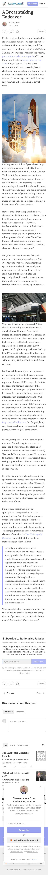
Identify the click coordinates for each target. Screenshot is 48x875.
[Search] (43, 745)
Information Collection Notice (29, 670)
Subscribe (32, 4)
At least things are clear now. (15, 759)
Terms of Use (37, 668)
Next (39, 693)
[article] (24, 759)
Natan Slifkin (14, 23)
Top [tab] (5, 745)
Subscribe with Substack (26, 840)
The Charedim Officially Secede (15, 754)
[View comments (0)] (11, 31)
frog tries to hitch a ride (14, 422)
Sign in (42, 4)
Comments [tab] (8, 712)
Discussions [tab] (23, 745)
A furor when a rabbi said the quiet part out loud (15, 781)
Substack (11, 869)
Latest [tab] (12, 745)
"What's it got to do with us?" (15, 775)
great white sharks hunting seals (18, 56)
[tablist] (13, 711)
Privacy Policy (32, 851)
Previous (10, 693)
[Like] (4, 31)
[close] (40, 786)
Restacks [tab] (20, 712)
